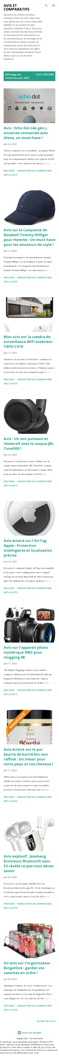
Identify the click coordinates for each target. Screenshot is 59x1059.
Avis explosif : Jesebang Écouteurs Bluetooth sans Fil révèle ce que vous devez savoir (29, 863)
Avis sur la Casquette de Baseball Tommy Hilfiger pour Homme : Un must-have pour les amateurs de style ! (29, 237)
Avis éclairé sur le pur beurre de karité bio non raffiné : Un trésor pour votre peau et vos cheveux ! (28, 756)
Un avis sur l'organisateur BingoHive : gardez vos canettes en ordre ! (27, 967)
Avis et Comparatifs (16, 7)
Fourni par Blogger (31, 1032)
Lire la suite (11, 174)
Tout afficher (45, 74)
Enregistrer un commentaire (34, 170)
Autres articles (46, 1021)
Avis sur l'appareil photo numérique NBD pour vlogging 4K (26, 652)
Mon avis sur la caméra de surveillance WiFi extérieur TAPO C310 (28, 341)
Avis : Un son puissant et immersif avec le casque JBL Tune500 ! (29, 443)
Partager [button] (9, 170)
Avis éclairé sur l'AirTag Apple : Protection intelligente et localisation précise (28, 548)
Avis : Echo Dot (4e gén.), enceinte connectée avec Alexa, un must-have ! (26, 132)
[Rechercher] (46, 5)
